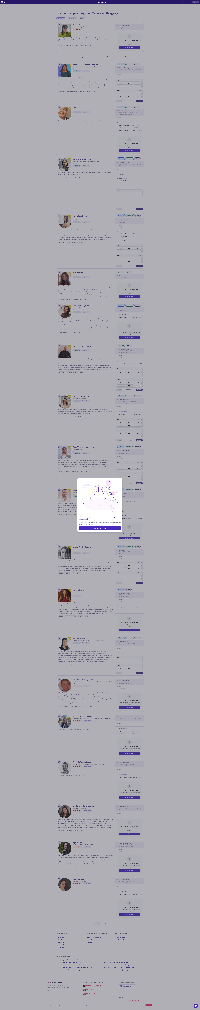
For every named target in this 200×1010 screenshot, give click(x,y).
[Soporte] (196, 1006)
